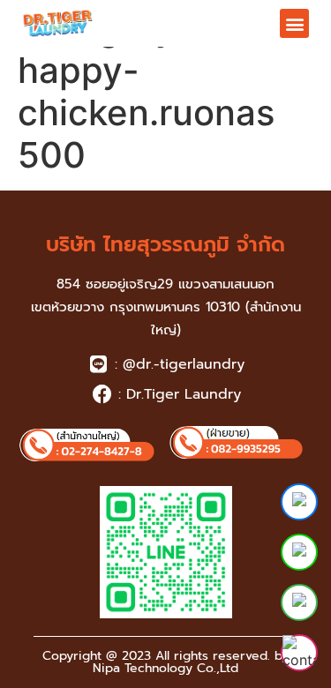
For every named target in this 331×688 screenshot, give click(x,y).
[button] (294, 23)
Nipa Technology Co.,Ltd (165, 668)
